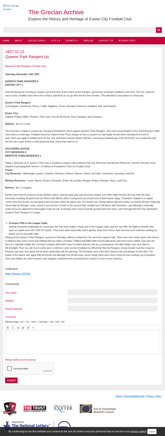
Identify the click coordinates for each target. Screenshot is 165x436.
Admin (118, 396)
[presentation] (8, 327)
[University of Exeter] (63, 411)
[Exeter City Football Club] (9, 411)
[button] (8, 328)
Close (152, 431)
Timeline (88, 40)
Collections (36, 40)
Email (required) (13, 308)
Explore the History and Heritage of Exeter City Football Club (79, 19)
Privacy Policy (154, 396)
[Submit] (159, 30)
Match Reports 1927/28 (17, 273)
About (18, 40)
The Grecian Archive (56, 12)
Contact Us (106, 40)
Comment (10, 316)
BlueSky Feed (126, 40)
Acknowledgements (134, 396)
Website (9, 300)
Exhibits (70, 40)
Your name (11, 292)
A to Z (54, 40)
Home (6, 40)
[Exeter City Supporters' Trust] (35, 411)
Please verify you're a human (20, 359)
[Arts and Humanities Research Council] (98, 411)
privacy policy (138, 431)
